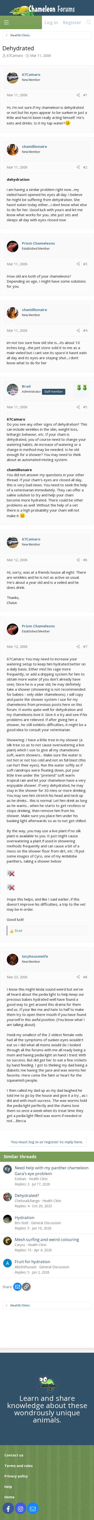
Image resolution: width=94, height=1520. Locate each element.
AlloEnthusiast (26, 1267)
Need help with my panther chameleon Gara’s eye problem (51, 1170)
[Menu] (6, 22)
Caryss (20, 1244)
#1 (85, 95)
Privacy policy (16, 1476)
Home (9, 1497)
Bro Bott (21, 1223)
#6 (85, 560)
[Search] (89, 22)
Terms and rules (18, 1465)
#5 (85, 407)
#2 (85, 167)
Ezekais (20, 1178)
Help (8, 1486)
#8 (85, 977)
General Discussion (46, 1223)
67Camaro (15, 55)
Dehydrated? (27, 1195)
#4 (85, 330)
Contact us (13, 1455)
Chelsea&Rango (27, 1200)
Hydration (24, 1217)
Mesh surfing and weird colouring (47, 1239)
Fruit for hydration (32, 1261)
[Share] (78, 95)
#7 (85, 646)
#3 (85, 264)
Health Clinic (38, 1178)
